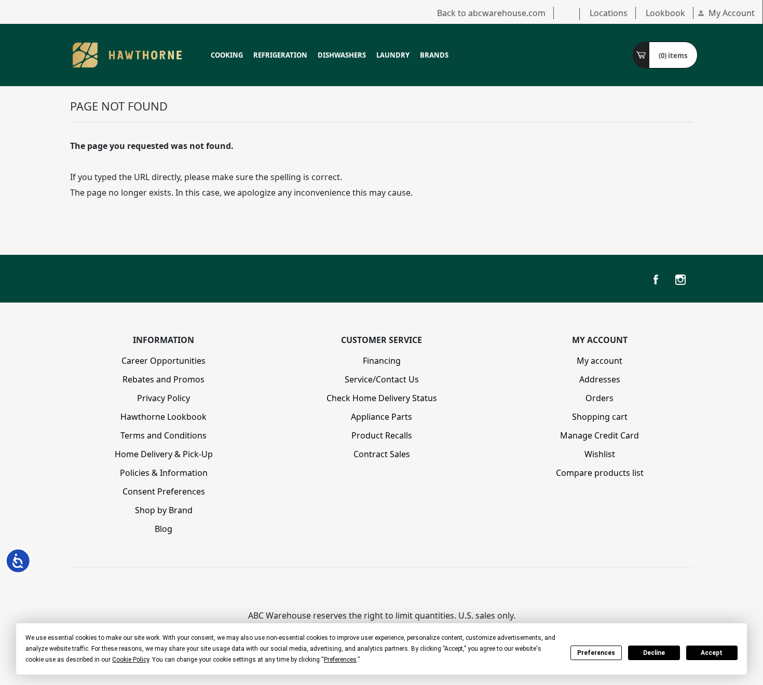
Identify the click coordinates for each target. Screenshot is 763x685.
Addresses (599, 379)
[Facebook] (655, 279)
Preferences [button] (340, 659)
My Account (732, 13)
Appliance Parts (381, 416)
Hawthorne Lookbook (163, 416)
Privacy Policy (163, 398)
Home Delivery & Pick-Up (164, 454)
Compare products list (600, 472)
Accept (712, 652)
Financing (382, 360)
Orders (599, 398)
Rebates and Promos (163, 379)
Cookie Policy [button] (130, 659)
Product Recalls (381, 435)
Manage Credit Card (599, 435)
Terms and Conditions (163, 435)
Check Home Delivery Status (381, 398)
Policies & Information (164, 472)
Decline (654, 652)
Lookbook (665, 13)
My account (599, 360)
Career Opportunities (163, 360)
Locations (609, 13)
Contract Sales (381, 454)
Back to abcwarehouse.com (491, 13)
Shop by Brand (164, 510)
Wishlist (599, 454)
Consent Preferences (163, 491)
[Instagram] (680, 279)
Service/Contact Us (382, 379)
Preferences (596, 652)
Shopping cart (600, 416)
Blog (163, 529)
